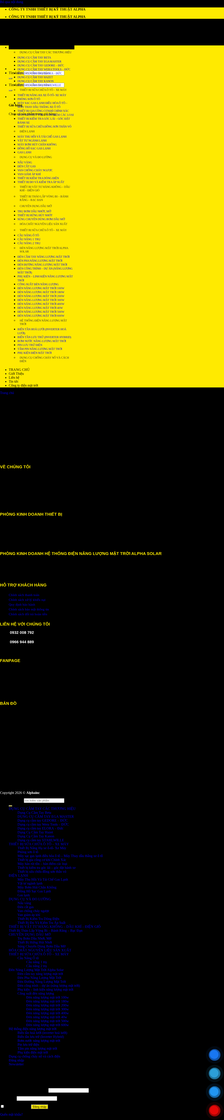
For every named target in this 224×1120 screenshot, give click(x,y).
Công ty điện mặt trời (23, 385)
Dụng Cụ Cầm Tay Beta (34, 812)
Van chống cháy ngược (35, 170)
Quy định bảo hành (22, 604)
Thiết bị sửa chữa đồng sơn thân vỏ (44, 126)
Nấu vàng (25, 162)
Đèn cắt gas (27, 166)
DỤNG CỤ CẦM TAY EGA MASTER (46, 816)
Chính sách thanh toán (24, 595)
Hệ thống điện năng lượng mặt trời (43, 322)
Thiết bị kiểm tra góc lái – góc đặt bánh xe (47, 867)
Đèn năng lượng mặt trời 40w (40, 307)
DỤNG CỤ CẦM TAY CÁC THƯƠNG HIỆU (46, 52)
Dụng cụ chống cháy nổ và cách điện (44, 359)
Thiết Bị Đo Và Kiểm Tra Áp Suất (41, 182)
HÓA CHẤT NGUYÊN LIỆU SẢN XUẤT (43, 224)
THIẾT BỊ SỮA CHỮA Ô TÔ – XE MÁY (43, 90)
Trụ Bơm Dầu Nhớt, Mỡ (34, 211)
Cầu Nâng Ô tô (28, 235)
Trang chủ (7, 393)
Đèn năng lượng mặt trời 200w (41, 296)
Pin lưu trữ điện (30, 345)
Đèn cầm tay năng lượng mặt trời (44, 256)
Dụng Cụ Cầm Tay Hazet (35, 77)
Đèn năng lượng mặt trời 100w (41, 288)
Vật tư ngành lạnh (32, 140)
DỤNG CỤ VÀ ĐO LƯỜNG (36, 157)
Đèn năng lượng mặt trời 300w (41, 300)
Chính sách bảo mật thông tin (29, 609)
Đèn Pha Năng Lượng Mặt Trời (40, 260)
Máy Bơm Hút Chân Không (37, 144)
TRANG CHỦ (19, 370)
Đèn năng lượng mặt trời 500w (41, 311)
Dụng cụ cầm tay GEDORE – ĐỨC (41, 65)
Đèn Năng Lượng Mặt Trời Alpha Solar (44, 249)
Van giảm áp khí (29, 174)
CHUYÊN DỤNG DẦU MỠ (36, 206)
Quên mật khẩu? (11, 1114)
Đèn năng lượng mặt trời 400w (41, 304)
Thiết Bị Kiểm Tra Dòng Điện (38, 178)
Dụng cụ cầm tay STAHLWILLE (39, 85)
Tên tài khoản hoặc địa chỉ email (23, 1090)
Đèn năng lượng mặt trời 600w (41, 315)
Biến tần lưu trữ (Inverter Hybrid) (44, 337)
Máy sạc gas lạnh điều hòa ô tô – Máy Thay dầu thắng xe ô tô (60, 856)
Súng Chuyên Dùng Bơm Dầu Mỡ (41, 219)
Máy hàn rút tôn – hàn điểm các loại (46, 114)
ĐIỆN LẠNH (27, 131)
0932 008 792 (22, 632)
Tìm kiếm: (16, 73)
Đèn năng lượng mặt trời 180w (41, 292)
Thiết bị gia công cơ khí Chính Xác (43, 110)
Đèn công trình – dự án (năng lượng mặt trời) (49, 985)
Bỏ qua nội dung (11, 2)
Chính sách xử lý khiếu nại (27, 599)
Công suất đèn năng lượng (38, 284)
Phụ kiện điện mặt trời (35, 352)
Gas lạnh (24, 152)
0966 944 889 (22, 642)
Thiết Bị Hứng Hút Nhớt (35, 215)
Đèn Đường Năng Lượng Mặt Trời (42, 264)
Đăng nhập (39, 1106)
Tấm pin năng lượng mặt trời (40, 349)
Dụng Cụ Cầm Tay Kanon (36, 81)
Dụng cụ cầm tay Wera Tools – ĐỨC (44, 69)
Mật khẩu (8, 1098)
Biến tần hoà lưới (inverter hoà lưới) (42, 1033)
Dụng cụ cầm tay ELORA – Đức (40, 73)
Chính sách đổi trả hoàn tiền (28, 614)
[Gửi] (10, 78)
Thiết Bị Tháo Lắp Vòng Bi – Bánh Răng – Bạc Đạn (44, 198)
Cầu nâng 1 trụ (29, 239)
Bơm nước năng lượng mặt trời (42, 341)
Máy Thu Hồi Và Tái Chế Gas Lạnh (42, 136)
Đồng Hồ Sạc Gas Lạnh (34, 148)
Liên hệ (14, 377)
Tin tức (14, 381)
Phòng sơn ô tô (29, 99)
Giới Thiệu (16, 373)
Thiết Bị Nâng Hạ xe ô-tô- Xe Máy (42, 95)
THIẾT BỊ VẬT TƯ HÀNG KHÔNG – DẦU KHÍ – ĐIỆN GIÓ (45, 188)
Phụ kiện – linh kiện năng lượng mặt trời (45, 989)
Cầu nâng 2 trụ (29, 243)
